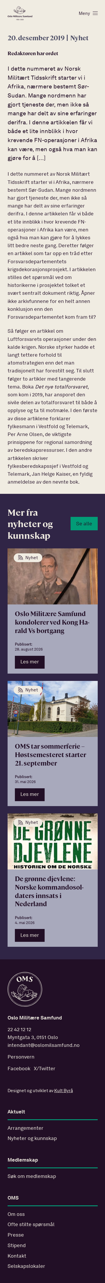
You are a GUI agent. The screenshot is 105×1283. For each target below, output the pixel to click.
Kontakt (17, 1256)
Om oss (16, 1214)
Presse (16, 1235)
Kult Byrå (63, 1091)
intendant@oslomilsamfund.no (44, 1045)
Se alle (84, 524)
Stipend (17, 1245)
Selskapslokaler (26, 1266)
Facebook (19, 1068)
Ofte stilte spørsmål (31, 1224)
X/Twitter (44, 1068)
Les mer (29, 662)
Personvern (21, 1057)
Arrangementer (25, 1128)
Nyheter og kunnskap (32, 1138)
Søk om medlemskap (32, 1176)
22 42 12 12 (19, 1029)
